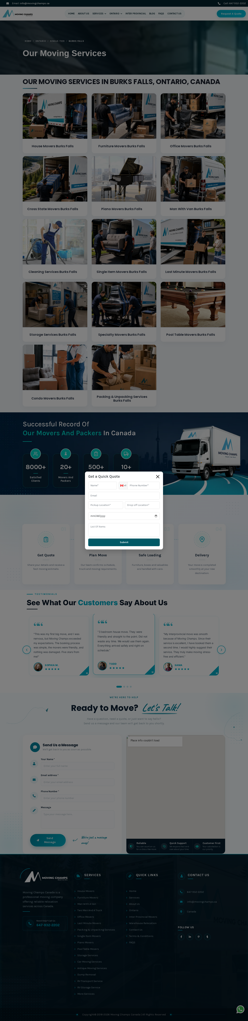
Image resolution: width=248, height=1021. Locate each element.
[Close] (158, 477)
